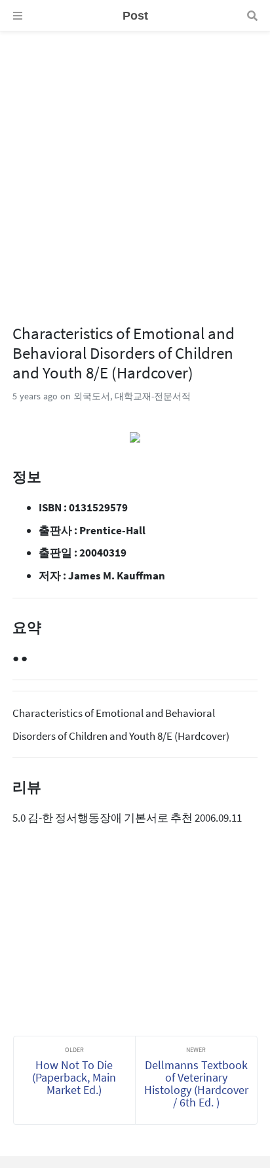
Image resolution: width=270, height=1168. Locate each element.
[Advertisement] (135, 166)
